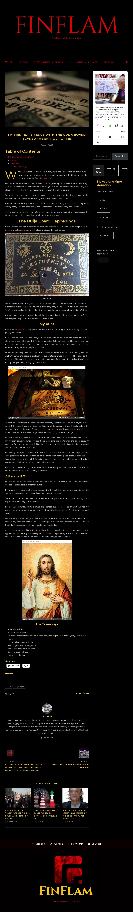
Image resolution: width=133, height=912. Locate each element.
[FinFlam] (66, 29)
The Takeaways (20, 166)
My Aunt (14, 160)
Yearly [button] (125, 168)
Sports (59, 62)
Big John (11, 693)
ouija (45, 178)
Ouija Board (19, 687)
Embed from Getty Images (17, 367)
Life (70, 62)
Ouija (9, 687)
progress (22, 329)
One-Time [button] (98, 170)
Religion (93, 62)
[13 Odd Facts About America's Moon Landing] (84, 753)
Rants (80, 62)
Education (108, 62)
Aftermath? (15, 163)
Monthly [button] (111, 168)
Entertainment (41, 62)
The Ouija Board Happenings (21, 156)
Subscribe (120, 156)
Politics (23, 62)
